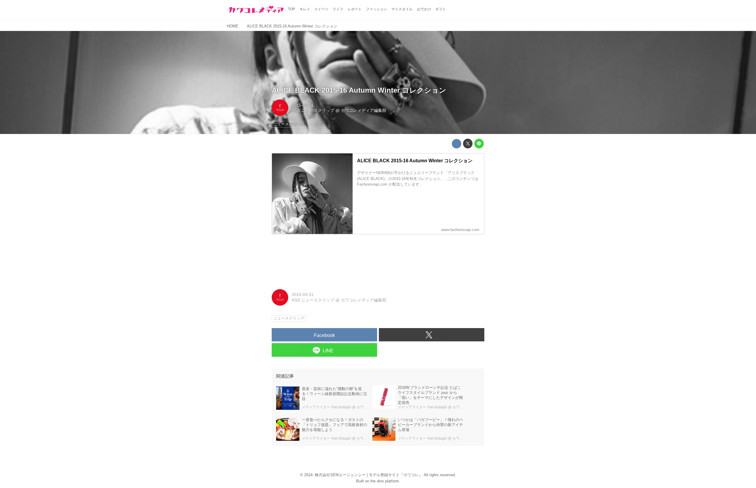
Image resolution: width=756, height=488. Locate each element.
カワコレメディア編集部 (363, 110)
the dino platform (384, 481)
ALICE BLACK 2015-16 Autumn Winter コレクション (359, 90)
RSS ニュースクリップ (313, 110)
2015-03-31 (303, 105)
